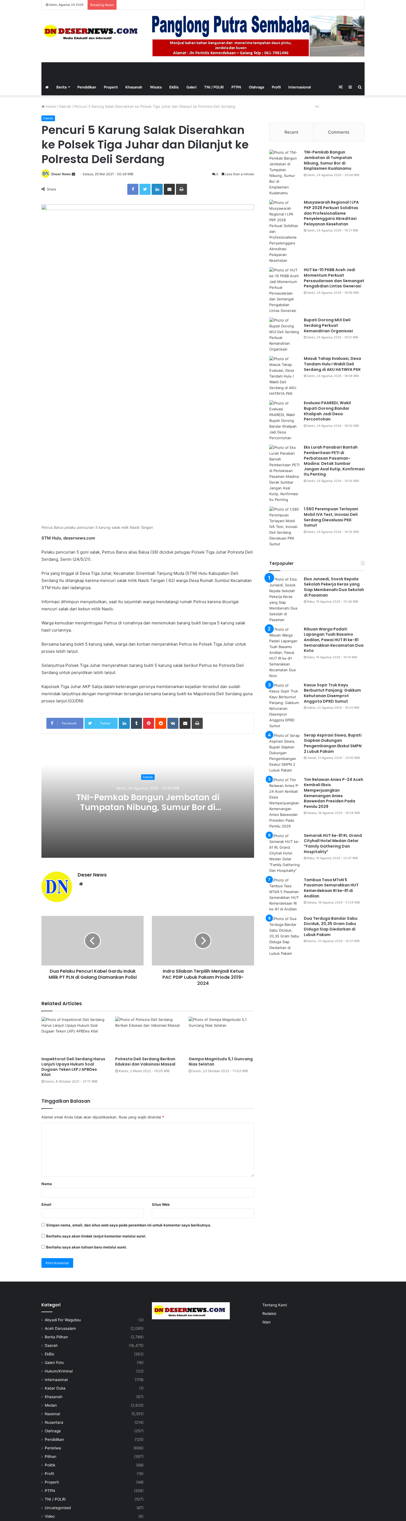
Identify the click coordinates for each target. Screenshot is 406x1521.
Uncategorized (58, 1508)
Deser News (61, 174)
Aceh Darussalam (60, 1328)
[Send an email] (73, 174)
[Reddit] (160, 723)
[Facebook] (132, 189)
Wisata (156, 87)
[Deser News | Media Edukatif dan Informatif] (92, 32)
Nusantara (54, 1422)
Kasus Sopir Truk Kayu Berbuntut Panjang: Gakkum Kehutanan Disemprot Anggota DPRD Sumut (332, 693)
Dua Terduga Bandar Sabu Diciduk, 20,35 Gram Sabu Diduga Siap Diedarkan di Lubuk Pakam (330, 926)
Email (46, 1204)
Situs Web (161, 1204)
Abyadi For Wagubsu (63, 1320)
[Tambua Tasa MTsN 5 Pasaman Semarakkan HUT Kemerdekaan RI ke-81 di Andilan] (284, 894)
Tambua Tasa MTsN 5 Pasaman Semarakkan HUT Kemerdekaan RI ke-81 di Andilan (331, 888)
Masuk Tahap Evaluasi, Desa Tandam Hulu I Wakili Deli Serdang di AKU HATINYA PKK (332, 364)
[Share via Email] (169, 189)
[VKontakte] (172, 723)
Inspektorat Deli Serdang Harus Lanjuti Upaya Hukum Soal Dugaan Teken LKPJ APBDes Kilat (73, 1066)
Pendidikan (86, 87)
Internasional (299, 87)
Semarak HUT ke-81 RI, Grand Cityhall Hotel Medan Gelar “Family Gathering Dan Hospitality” (333, 843)
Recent (291, 132)
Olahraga (256, 87)
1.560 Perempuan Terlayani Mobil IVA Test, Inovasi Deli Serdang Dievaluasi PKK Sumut (331, 517)
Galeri (191, 87)
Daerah (65, 106)
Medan (51, 1405)
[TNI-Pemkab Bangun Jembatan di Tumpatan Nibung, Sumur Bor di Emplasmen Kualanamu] (284, 173)
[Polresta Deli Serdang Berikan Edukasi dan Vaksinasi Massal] (148, 1035)
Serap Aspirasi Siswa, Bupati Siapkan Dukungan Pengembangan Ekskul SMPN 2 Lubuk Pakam (333, 743)
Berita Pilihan (56, 1337)
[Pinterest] (148, 723)
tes (317, 106)
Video (50, 1516)
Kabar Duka (55, 1388)
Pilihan (50, 1456)
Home (50, 106)
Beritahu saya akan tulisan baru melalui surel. (86, 1247)
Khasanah (133, 87)
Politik (50, 1465)
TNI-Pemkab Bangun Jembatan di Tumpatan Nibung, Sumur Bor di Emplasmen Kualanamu (148, 807)
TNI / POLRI (214, 87)
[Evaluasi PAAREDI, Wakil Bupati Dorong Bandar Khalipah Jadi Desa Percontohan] (284, 420)
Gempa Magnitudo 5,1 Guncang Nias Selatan (221, 1061)
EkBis (174, 87)
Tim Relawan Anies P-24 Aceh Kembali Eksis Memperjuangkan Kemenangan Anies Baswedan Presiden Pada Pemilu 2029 (333, 793)
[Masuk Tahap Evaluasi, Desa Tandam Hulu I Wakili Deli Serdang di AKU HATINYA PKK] (284, 376)
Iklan (266, 1322)
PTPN (236, 87)
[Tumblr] (136, 723)
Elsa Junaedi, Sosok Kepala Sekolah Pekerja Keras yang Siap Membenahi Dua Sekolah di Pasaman (334, 587)
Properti (111, 87)
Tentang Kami (274, 1305)
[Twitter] (145, 189)
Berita (61, 87)
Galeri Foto (54, 1362)
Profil (276, 87)
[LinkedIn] (157, 189)
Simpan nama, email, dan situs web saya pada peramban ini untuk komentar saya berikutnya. (128, 1225)
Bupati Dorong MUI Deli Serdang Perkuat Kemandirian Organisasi (328, 325)
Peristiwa (53, 1448)
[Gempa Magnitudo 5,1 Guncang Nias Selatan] (221, 1035)
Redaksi (269, 1313)
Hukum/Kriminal (59, 1371)
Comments (338, 132)
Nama (46, 1184)
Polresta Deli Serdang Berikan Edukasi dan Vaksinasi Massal (145, 1061)
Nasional (52, 1414)
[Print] (181, 189)
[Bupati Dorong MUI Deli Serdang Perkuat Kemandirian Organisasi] (284, 334)
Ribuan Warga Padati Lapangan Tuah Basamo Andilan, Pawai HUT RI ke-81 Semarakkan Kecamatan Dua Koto (333, 639)
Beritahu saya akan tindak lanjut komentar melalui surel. (96, 1236)
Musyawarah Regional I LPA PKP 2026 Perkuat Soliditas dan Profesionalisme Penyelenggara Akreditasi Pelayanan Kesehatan (331, 212)
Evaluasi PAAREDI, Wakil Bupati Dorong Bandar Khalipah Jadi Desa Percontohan (327, 411)
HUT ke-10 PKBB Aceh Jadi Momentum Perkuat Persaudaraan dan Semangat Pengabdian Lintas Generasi (334, 278)
